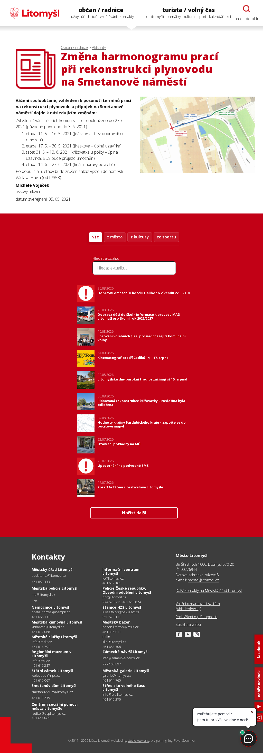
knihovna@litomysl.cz (48, 627)
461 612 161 (111, 583)
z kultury (140, 236)
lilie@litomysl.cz (114, 642)
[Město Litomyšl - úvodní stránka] (32, 13)
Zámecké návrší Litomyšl (125, 651)
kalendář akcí (220, 16)
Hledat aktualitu (105, 258)
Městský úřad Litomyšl (52, 569)
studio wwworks (138, 740)
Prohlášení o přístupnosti (196, 616)
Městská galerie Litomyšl (125, 670)
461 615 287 (41, 665)
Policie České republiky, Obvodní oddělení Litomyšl (126, 590)
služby (74, 16)
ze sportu (166, 236)
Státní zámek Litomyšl (52, 670)
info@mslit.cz (42, 642)
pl (253, 18)
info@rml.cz (41, 661)
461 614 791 (41, 646)
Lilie (106, 636)
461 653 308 (111, 646)
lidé (94, 16)
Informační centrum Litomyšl (120, 571)
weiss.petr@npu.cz (46, 675)
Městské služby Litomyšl (54, 636)
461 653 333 (41, 581)
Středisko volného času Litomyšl (123, 687)
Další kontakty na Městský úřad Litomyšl (209, 590)
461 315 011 (111, 631)
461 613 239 (41, 697)
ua (237, 18)
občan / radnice (101, 10)
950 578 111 (111, 617)
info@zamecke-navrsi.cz (121, 658)
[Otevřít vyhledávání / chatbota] (246, 8)
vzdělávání (108, 16)
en (242, 18)
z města (115, 236)
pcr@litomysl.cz (114, 597)
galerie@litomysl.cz (117, 675)
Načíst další (134, 513)
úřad (85, 16)
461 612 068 (41, 631)
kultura (189, 16)
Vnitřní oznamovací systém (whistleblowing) (198, 606)
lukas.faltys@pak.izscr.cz (120, 612)
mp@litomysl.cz (43, 595)
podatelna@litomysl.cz (49, 576)
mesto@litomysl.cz (203, 580)
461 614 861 (41, 718)
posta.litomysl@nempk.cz (51, 612)
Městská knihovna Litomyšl (57, 622)
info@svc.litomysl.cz (117, 694)
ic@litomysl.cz (113, 578)
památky (173, 16)
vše (95, 236)
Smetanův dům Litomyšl (54, 685)
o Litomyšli (155, 16)
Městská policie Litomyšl (54, 588)
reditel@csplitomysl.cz (49, 713)
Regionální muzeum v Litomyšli (51, 653)
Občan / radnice (74, 47)
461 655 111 (41, 617)
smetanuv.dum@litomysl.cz (52, 692)
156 (34, 600)
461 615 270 (111, 699)
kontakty (127, 16)
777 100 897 (111, 664)
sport (202, 16)
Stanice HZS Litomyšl (121, 607)
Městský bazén (116, 622)
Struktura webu (188, 624)
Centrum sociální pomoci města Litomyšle (55, 706)
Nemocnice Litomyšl (50, 607)
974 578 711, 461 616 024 (121, 602)
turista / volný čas (188, 10)
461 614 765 (111, 680)
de (248, 18)
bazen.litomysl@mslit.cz (120, 627)
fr (257, 18)
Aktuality (99, 47)
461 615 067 (41, 680)
